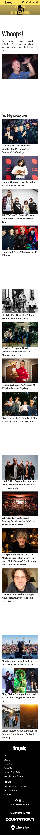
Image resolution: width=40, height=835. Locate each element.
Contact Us (7, 794)
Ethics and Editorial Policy (12, 772)
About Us (7, 760)
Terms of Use (8, 768)
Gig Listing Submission (11, 790)
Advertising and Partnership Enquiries (15, 786)
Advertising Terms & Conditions (13, 776)
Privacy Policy (8, 764)
